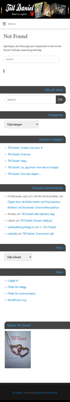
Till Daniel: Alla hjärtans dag (38, 214)
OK (59, 99)
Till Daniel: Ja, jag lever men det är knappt (33, 167)
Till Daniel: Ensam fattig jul (36, 220)
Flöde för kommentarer (21, 293)
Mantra (40, 392)
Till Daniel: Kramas (19, 154)
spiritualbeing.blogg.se (21, 227)
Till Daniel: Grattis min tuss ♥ (25, 147)
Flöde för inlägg (17, 287)
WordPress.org (17, 300)
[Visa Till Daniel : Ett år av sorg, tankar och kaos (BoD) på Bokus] (17, 367)
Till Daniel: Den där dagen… (24, 173)
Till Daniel (17, 392)
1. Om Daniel (48, 227)
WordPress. (52, 392)
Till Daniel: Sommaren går (38, 233)
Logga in (13, 280)
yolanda (12, 233)
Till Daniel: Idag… (18, 160)
